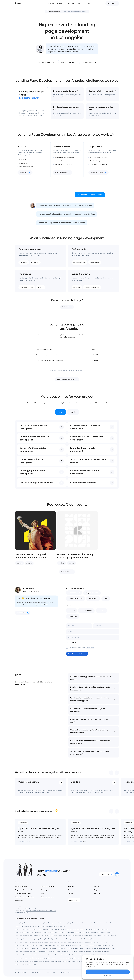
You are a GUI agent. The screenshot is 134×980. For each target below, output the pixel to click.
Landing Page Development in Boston (48, 929)
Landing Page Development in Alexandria (54, 932)
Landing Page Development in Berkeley (72, 942)
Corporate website (92, 593)
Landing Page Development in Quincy (25, 964)
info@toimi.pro (21, 613)
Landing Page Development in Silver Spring (27, 958)
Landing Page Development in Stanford (26, 945)
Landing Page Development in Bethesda (72, 955)
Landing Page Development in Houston (27, 926)
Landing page (93, 598)
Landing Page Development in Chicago (75, 923)
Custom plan (72, 616)
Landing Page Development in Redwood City (27, 948)
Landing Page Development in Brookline (50, 961)
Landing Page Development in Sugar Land (53, 935)
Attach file (73, 642)
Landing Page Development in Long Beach (27, 955)
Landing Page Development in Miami (26, 923)
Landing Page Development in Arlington (78, 932)
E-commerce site (74, 593)
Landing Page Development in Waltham (74, 961)
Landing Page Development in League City (27, 939)
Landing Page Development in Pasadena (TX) (27, 935)
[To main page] (18, 3)
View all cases (65, 572)
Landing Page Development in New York (52, 926)
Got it (107, 971)
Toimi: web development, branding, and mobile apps (41, 910)
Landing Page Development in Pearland (105, 935)
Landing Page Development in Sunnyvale (76, 945)
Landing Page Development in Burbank (49, 951)
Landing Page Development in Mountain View (51, 945)
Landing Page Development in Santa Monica (78, 948)
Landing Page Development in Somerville (26, 961)
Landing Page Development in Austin (50, 923)
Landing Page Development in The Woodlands (79, 935)
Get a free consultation (75, 654)
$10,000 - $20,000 (86, 610)
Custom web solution (75, 598)
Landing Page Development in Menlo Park (53, 948)
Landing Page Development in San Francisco (102, 923)
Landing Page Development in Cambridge (78, 958)
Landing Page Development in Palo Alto (96, 942)
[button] (131, 957)
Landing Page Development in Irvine (50, 955)
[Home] (46, 11)
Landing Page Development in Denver (25, 929)
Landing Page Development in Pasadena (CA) (105, 948)
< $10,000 (71, 610)
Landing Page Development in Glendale (26, 951)
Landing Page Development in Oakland (26, 942)
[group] (35, 538)
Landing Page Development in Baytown (51, 939)
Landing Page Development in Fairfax (101, 932)
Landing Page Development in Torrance (97, 951)
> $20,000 (101, 610)
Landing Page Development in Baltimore (96, 929)
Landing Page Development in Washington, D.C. (28, 932)
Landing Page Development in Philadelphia (72, 929)
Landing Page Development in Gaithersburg (52, 958)
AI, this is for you (65, 972)
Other (106, 598)
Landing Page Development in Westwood (73, 951)
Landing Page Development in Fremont (49, 942)
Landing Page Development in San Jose (98, 939)
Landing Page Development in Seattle (74, 939)
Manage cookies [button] (36, 972)
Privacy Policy (107, 975)
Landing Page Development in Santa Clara (101, 945)
